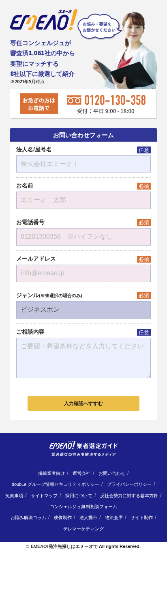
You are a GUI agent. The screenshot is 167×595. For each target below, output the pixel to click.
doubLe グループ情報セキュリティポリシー (55, 484)
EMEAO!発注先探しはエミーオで (64, 546)
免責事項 (14, 495)
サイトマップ (44, 495)
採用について (78, 495)
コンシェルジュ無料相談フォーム (83, 506)
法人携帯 (88, 517)
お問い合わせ (111, 473)
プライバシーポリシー (129, 484)
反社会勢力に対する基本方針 (129, 495)
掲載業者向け (51, 473)
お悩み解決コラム (28, 517)
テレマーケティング (83, 528)
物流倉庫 (114, 517)
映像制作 (63, 517)
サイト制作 (142, 517)
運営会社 (81, 473)
